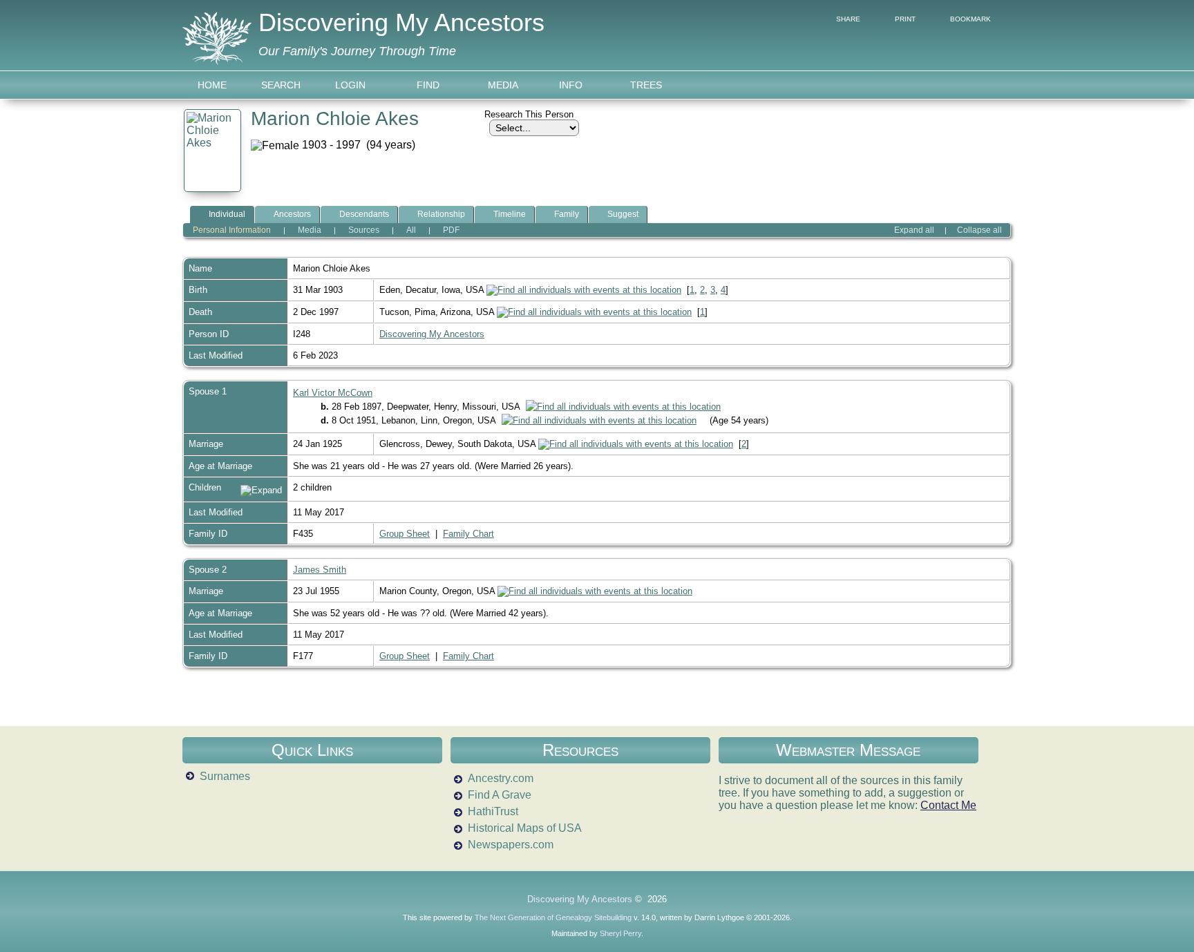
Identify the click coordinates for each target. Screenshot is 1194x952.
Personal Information (232, 230)
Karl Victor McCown (332, 393)
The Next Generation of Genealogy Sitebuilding (553, 917)
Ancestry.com (500, 778)
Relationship (441, 214)
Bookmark (970, 19)
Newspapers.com (510, 844)
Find (428, 85)
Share (848, 19)
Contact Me (948, 805)
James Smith (319, 569)
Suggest (622, 214)
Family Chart (468, 534)
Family (566, 214)
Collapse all (979, 230)
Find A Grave (499, 795)
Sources (363, 230)
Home (212, 85)
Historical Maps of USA (525, 828)
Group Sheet (404, 534)
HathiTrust (493, 811)
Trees (646, 85)
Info (570, 85)
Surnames (225, 776)
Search (281, 85)
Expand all (914, 230)
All (411, 230)
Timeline (509, 214)
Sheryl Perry (620, 933)
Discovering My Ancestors (401, 22)
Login (350, 85)
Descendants (364, 214)
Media (503, 85)
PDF (451, 230)
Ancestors (292, 214)
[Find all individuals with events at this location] (583, 290)
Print (905, 19)
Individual (227, 214)
